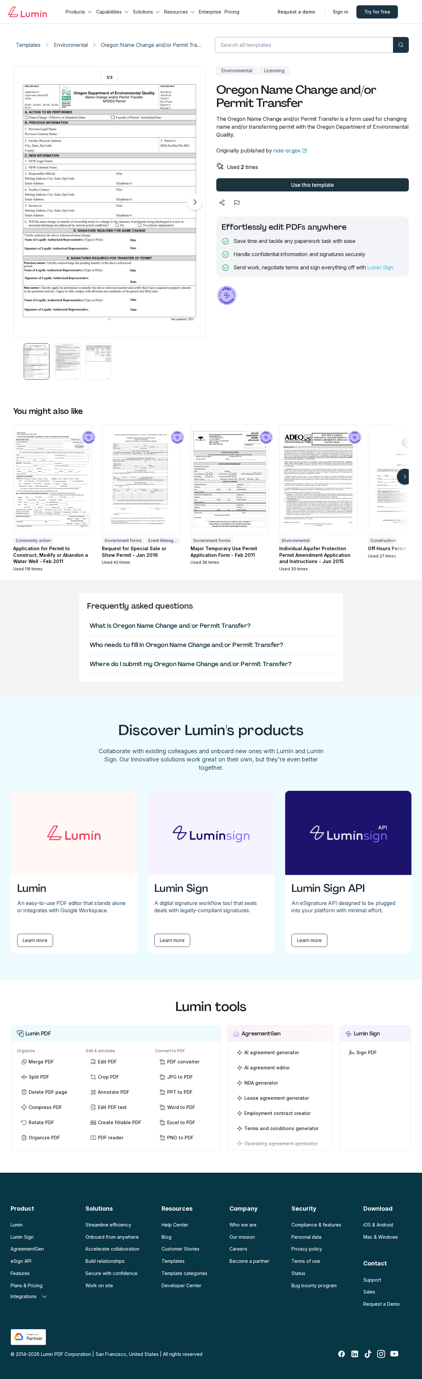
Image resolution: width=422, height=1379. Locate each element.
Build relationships (105, 1261)
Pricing (232, 12)
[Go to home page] (27, 12)
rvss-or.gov (287, 150)
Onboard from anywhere (112, 1237)
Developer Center (181, 1285)
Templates (28, 45)
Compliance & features (316, 1225)
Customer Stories (180, 1249)
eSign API (21, 1261)
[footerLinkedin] (355, 1354)
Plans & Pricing (27, 1285)
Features (20, 1273)
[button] (36, 361)
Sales (369, 1292)
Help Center (175, 1225)
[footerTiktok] (368, 1354)
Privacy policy (306, 1249)
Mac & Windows (380, 1237)
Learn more (35, 940)
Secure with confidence (111, 1273)
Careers (238, 1249)
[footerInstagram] (381, 1354)
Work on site (99, 1285)
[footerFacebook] (342, 1354)
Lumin (17, 1225)
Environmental (71, 45)
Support (372, 1280)
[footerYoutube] (394, 1354)
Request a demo (296, 12)
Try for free (377, 12)
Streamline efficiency (108, 1225)
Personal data (306, 1237)
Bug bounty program (314, 1285)
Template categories (184, 1273)
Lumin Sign (380, 267)
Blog (166, 1237)
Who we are (242, 1225)
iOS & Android (378, 1225)
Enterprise (210, 12)
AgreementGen (27, 1249)
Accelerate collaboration (112, 1249)
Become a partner (249, 1261)
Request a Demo (381, 1304)
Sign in (340, 12)
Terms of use (305, 1261)
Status (298, 1273)
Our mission (242, 1237)
